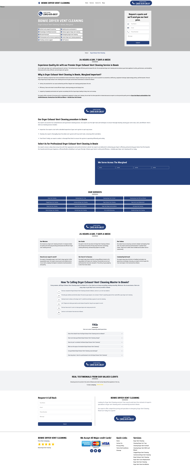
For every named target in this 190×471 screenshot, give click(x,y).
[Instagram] (91, 450)
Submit (138, 42)
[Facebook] (99, 450)
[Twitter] (95, 450)
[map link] (39, 3)
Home (86, 53)
